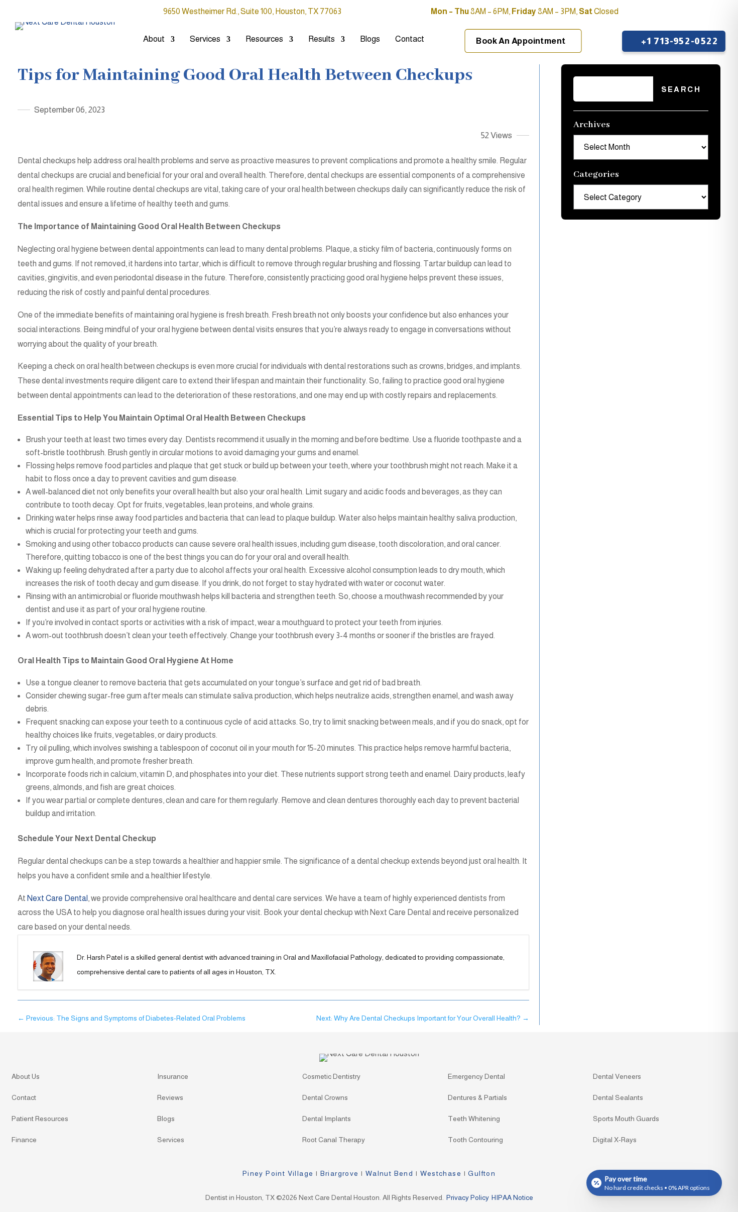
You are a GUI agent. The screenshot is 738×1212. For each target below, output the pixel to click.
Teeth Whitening (474, 1119)
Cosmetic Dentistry (331, 1076)
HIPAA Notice (512, 1197)
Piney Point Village (278, 1173)
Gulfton (482, 1173)
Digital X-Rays (615, 1140)
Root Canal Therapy (333, 1140)
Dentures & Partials (477, 1097)
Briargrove (339, 1173)
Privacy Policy (467, 1197)
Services (205, 40)
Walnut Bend (389, 1173)
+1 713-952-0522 (679, 41)
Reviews (170, 1097)
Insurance (172, 1076)
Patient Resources (40, 1119)
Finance (24, 1140)
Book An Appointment (521, 41)
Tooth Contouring (475, 1140)
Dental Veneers (617, 1076)
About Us (26, 1076)
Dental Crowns (325, 1097)
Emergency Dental (476, 1076)
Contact (409, 40)
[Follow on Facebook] (693, 12)
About (154, 40)
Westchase (441, 1173)
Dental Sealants (618, 1097)
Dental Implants (326, 1119)
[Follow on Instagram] (713, 12)
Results (321, 40)
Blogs (370, 40)
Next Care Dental (57, 898)
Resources (264, 40)
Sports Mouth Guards (626, 1119)
